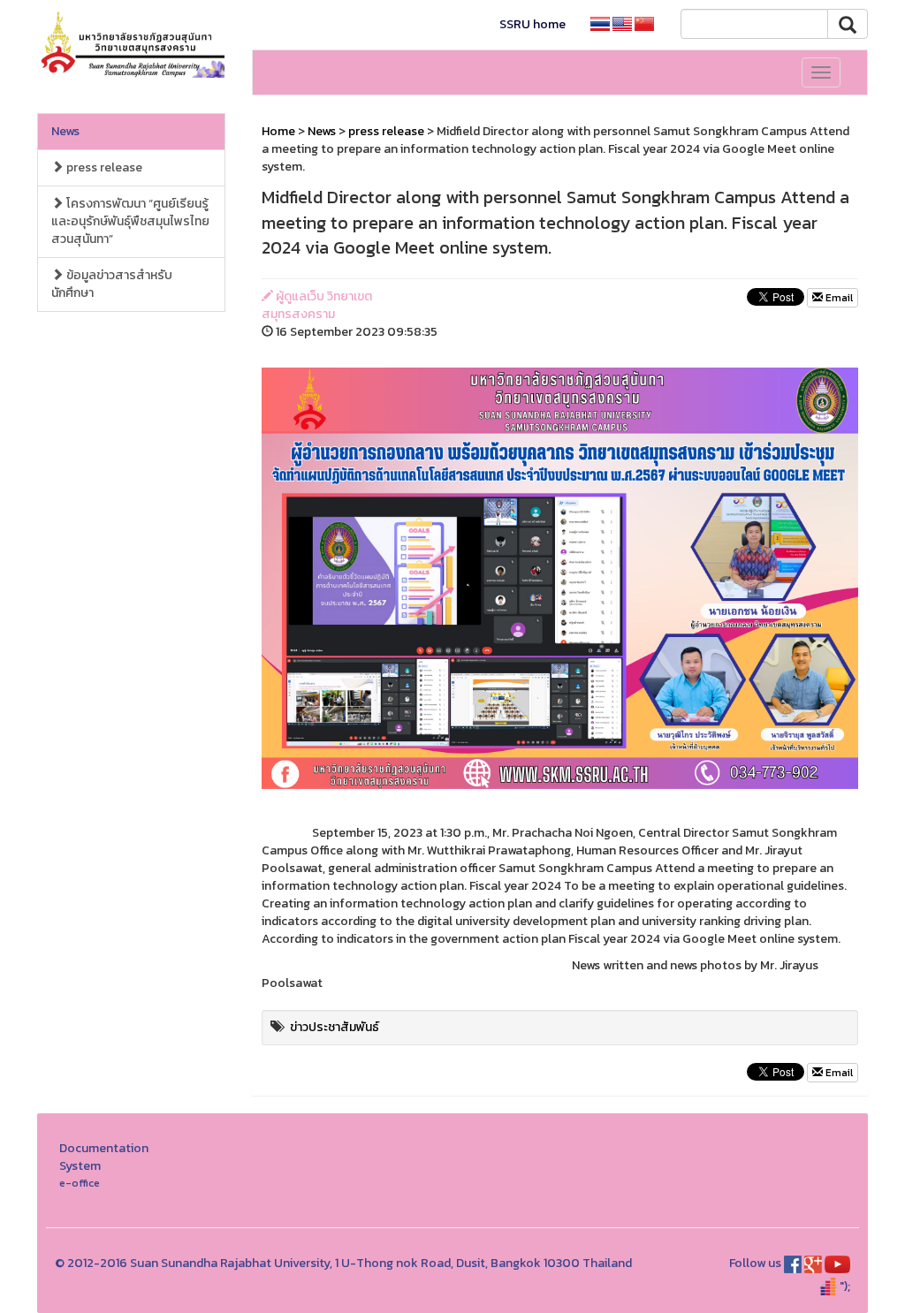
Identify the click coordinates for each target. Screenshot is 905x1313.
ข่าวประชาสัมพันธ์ (334, 1027)
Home (278, 131)
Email (838, 298)
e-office (79, 1182)
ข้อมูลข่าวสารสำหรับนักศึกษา (111, 284)
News (65, 131)
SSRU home (532, 24)
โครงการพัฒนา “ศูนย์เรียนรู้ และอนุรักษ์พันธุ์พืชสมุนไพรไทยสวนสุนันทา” (130, 221)
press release (103, 167)
